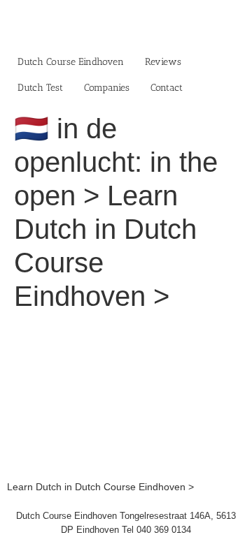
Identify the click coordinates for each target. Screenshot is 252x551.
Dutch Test (40, 88)
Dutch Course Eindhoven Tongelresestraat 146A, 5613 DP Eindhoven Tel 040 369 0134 (126, 522)
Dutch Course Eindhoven (71, 62)
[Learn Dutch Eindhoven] (126, 331)
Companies (107, 88)
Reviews (163, 62)
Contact (166, 88)
